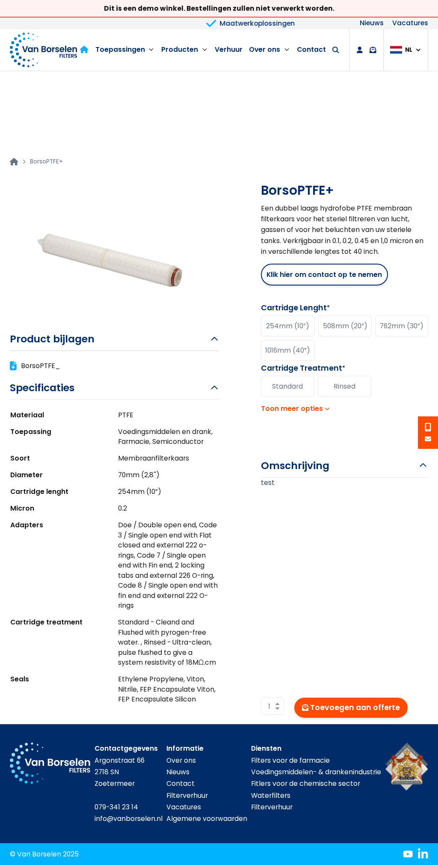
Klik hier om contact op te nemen (324, 274)
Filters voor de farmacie (290, 760)
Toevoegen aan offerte (355, 707)
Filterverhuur (187, 795)
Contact (311, 49)
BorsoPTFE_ (40, 365)
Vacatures (410, 23)
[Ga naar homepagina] (14, 162)
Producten (179, 49)
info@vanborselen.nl (129, 818)
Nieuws (372, 23)
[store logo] (43, 49)
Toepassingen (120, 49)
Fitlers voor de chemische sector (305, 783)
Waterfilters (270, 795)
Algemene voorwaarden (206, 818)
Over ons (264, 49)
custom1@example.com (428, 438)
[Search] (335, 50)
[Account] (359, 50)
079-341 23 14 (116, 807)
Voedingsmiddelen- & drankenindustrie (316, 771)
